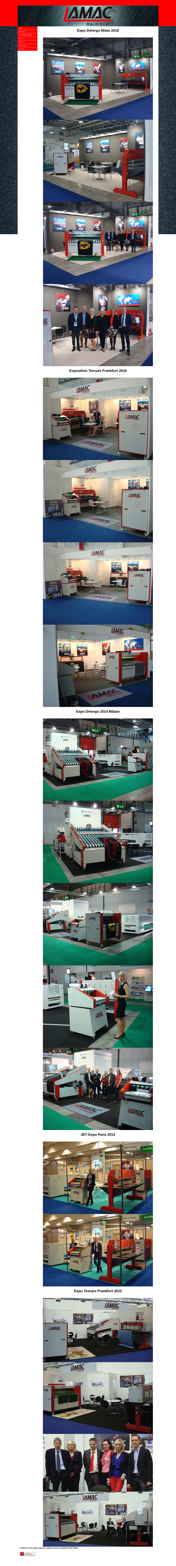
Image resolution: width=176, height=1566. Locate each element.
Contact (21, 49)
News (20, 38)
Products (22, 31)
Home (21, 28)
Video (21, 42)
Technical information (25, 35)
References (22, 45)
